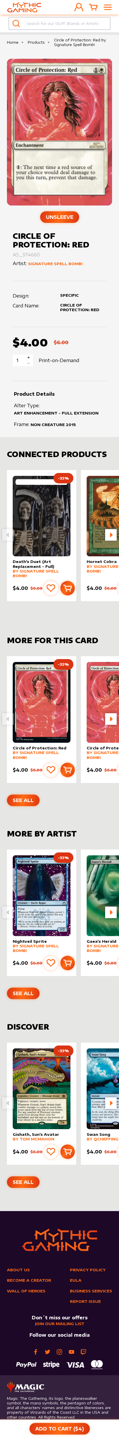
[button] (111, 535)
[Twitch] (83, 1352)
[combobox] (59, 23)
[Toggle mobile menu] (107, 7)
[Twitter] (47, 1352)
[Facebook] (36, 1352)
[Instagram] (59, 1352)
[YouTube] (71, 1352)
